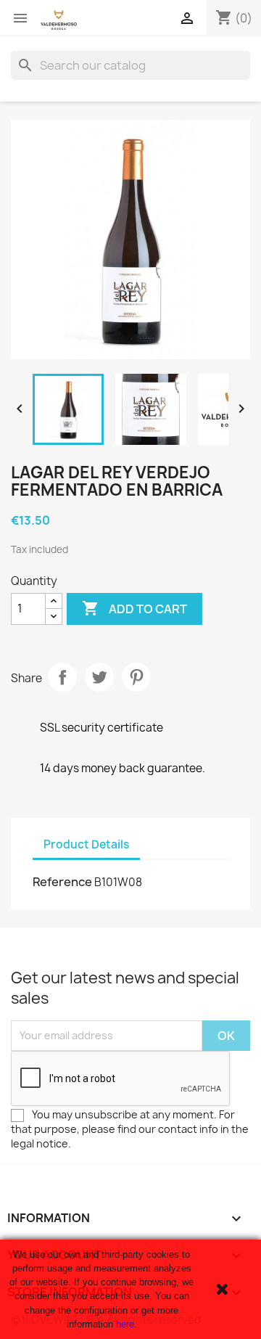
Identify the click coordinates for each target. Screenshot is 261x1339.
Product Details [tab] (86, 844)
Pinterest (136, 677)
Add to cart (134, 608)
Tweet (99, 677)
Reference (62, 882)
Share (62, 677)
